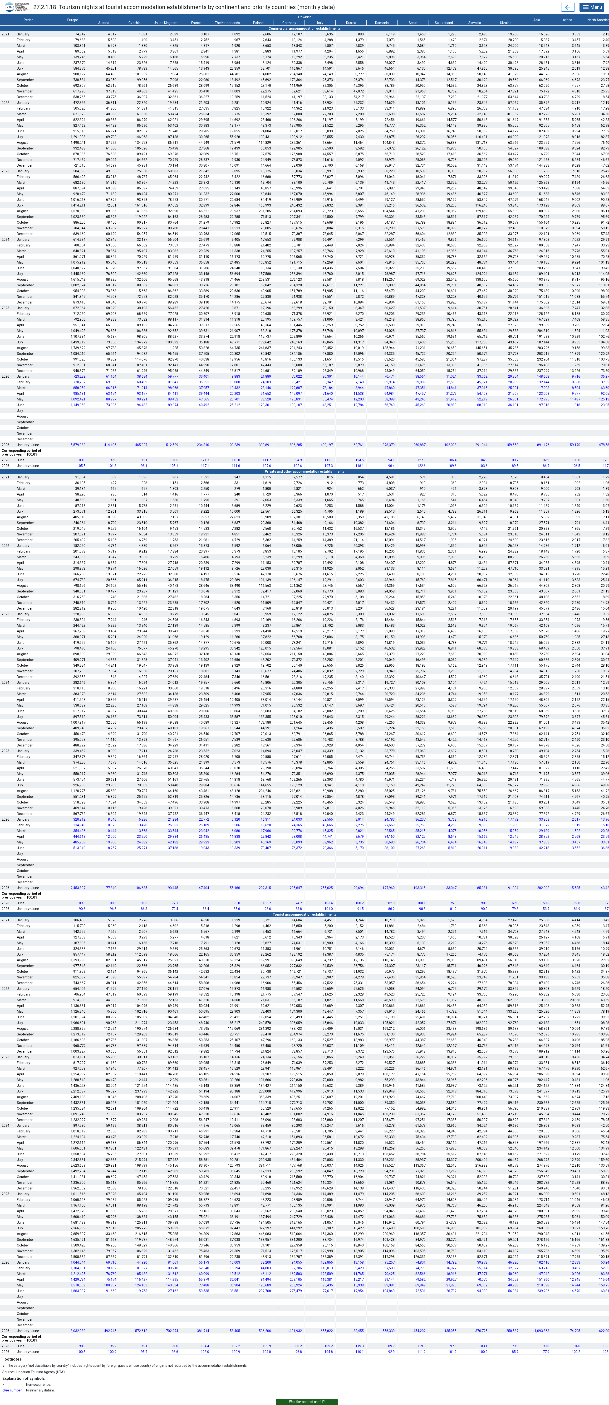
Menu (596, 7)
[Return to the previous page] (568, 7)
